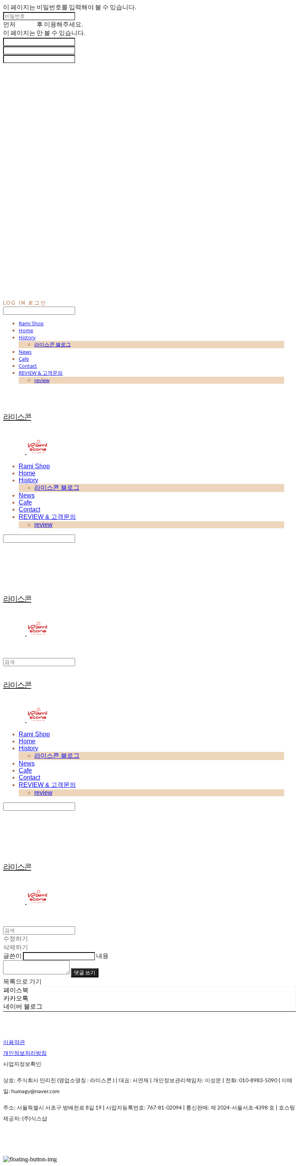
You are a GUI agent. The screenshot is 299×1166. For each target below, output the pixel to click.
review (41, 380)
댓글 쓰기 (84, 972)
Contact (28, 365)
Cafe (24, 358)
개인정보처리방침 (25, 1053)
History (27, 337)
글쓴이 (12, 955)
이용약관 (14, 1042)
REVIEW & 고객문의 (41, 372)
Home (26, 330)
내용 (102, 955)
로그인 (26, 24)
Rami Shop (31, 323)
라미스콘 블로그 (52, 344)
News (25, 351)
